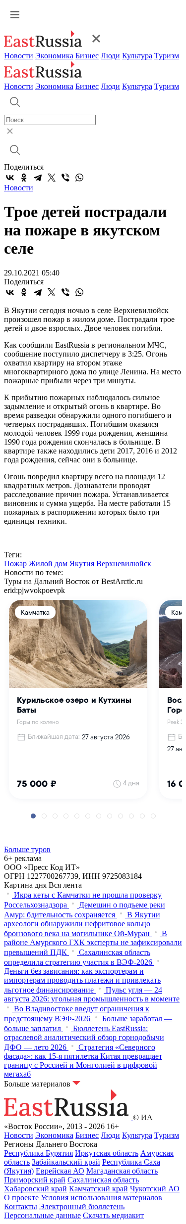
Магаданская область (122, 1171)
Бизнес (87, 55)
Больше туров (27, 849)
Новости (18, 55)
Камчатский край (98, 1188)
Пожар (15, 563)
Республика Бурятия (38, 1153)
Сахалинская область (103, 1180)
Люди (110, 55)
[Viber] (65, 177)
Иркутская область (106, 1153)
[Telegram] (38, 177)
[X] (52, 177)
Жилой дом (48, 563)
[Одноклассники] (24, 177)
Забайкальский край (66, 1162)
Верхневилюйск (123, 563)
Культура (137, 55)
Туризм (166, 55)
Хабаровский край (35, 1188)
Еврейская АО (60, 1171)
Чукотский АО (155, 1188)
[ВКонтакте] (10, 177)
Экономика (54, 55)
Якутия (81, 563)
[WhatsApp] (79, 177)
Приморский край (34, 1180)
